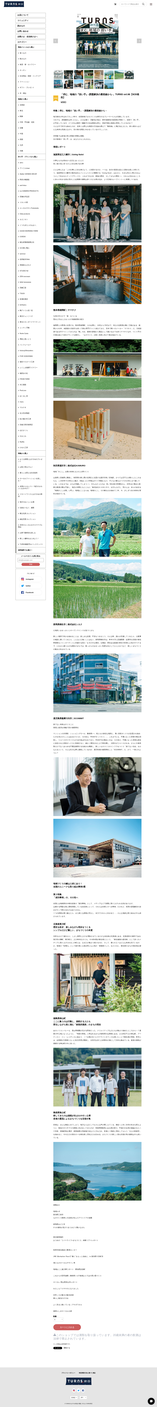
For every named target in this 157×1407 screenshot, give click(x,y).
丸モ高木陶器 (24, 413)
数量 (55, 1316)
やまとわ (23, 436)
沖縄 (21, 151)
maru (22, 402)
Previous (55, 41)
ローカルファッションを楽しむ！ (29, 479)
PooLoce (23, 390)
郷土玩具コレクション (28, 513)
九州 (21, 145)
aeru (21, 162)
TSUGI (22, 293)
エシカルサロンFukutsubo (29, 208)
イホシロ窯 (24, 202)
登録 (30, 564)
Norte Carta (24, 333)
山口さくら (24, 430)
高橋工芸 (23, 288)
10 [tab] (68, 84)
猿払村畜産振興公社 (27, 242)
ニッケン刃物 (24, 328)
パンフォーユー (25, 345)
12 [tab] (88, 84)
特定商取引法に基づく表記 (87, 1373)
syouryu (23, 254)
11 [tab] (78, 84)
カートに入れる (67, 1327)
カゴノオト (24, 219)
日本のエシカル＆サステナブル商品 (30, 526)
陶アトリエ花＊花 (26, 310)
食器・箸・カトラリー (28, 64)
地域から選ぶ (23, 99)
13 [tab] (98, 84)
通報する (67, 1348)
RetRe (22, 442)
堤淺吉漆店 (24, 299)
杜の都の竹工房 (25, 419)
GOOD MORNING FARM (29, 231)
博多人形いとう (25, 339)
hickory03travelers (26, 350)
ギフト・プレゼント (27, 87)
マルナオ (23, 407)
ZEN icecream (25, 276)
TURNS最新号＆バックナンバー (31, 544)
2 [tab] (68, 74)
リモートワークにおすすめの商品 (30, 495)
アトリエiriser (25, 168)
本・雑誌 (23, 93)
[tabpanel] (97, 41)
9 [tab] (58, 84)
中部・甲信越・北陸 (27, 122)
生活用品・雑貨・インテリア (30, 76)
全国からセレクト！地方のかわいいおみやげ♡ (30, 487)
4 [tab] (88, 74)
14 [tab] (109, 84)
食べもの (23, 53)
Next (139, 41)
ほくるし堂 (24, 396)
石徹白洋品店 (24, 196)
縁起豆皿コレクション (28, 519)
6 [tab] (109, 74)
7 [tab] (119, 74)
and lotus (23, 185)
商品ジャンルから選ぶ (26, 47)
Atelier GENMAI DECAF (28, 174)
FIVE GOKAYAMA (26, 356)
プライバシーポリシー (68, 1373)
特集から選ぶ (23, 453)
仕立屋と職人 (24, 248)
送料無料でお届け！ (25, 550)
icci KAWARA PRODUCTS (29, 191)
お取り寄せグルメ (26, 467)
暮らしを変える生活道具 (28, 473)
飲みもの (23, 59)
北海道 (22, 105)
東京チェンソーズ (26, 316)
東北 (21, 111)
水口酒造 (23, 385)
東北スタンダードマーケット (30, 322)
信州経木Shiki (25, 259)
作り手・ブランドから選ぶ (27, 157)
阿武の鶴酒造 (24, 179)
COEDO (23, 236)
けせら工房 (24, 447)
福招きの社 (24, 373)
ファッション (24, 82)
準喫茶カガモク (25, 265)
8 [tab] (129, 74)
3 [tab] (78, 74)
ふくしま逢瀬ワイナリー (28, 367)
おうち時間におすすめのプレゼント (30, 460)
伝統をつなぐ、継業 (27, 508)
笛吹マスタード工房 (27, 362)
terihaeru (23, 305)
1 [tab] (58, 74)
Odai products (25, 214)
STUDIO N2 (24, 271)
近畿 (21, 128)
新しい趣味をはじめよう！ (29, 538)
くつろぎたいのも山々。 (28, 225)
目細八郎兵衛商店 (26, 425)
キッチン (23, 70)
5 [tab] (98, 74)
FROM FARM (25, 379)
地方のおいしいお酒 (27, 502)
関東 (21, 116)
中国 (21, 134)
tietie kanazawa (25, 282)
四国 (21, 139)
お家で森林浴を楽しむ (28, 533)
